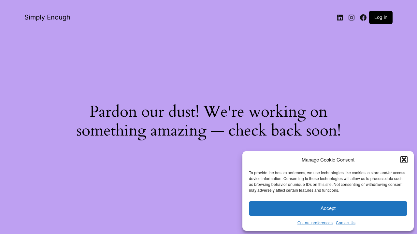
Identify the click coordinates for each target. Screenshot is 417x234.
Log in (380, 17)
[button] (404, 159)
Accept (328, 208)
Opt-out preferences (315, 222)
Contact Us (345, 222)
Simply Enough (47, 17)
